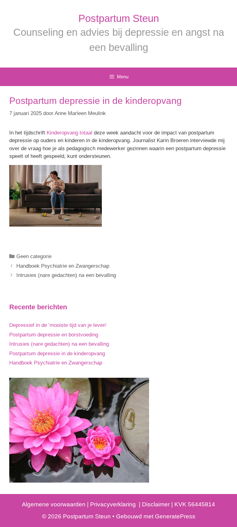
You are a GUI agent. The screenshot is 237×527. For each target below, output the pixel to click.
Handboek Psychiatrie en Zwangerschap (62, 266)
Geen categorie (34, 256)
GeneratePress (175, 516)
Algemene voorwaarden (53, 504)
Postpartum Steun (118, 18)
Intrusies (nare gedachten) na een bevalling (66, 275)
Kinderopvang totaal (69, 133)
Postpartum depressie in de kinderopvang (57, 353)
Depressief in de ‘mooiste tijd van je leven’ (58, 325)
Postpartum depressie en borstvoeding (53, 335)
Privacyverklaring (113, 504)
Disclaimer (155, 504)
